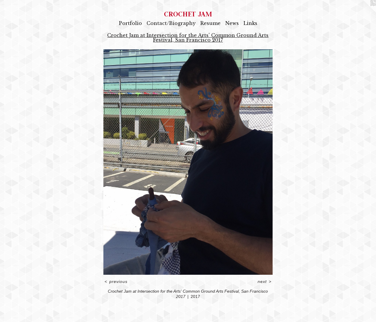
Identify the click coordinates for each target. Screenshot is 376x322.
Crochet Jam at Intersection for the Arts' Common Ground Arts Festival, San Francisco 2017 (187, 37)
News (232, 23)
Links (250, 23)
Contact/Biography (171, 23)
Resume (210, 23)
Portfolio (130, 23)
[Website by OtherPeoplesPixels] (364, 11)
